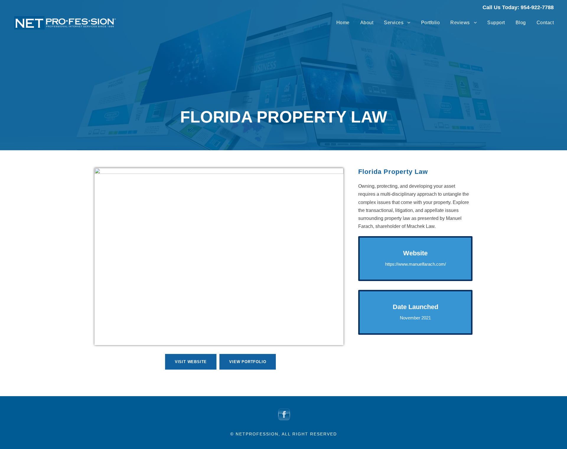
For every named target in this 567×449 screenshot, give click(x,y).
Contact (545, 22)
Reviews (460, 22)
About (367, 22)
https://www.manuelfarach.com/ (415, 264)
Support (496, 22)
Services (393, 22)
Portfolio (430, 22)
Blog (521, 22)
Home (343, 22)
